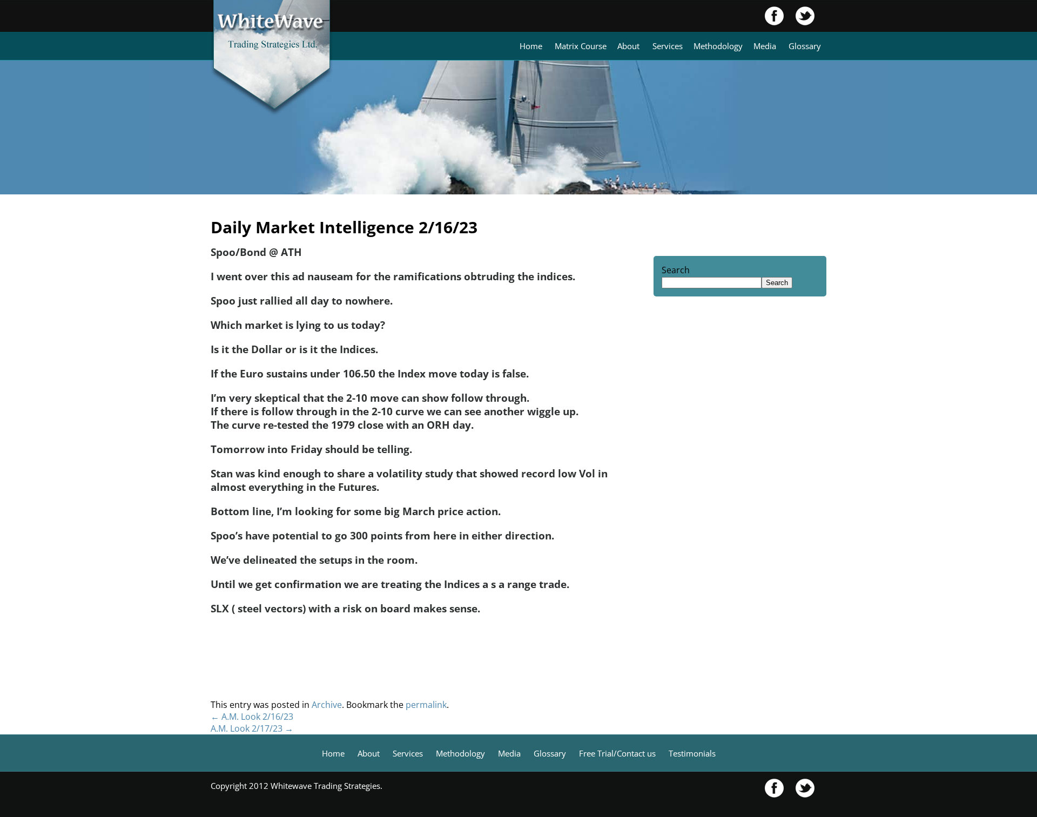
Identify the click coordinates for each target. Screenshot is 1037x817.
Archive (327, 705)
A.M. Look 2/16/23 (252, 717)
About (628, 45)
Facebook (774, 15)
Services (667, 45)
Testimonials (692, 753)
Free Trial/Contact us (617, 753)
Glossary (805, 45)
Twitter (799, 15)
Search (676, 270)
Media (764, 45)
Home (531, 45)
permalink (426, 705)
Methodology (718, 45)
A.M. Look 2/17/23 (252, 728)
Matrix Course (581, 45)
